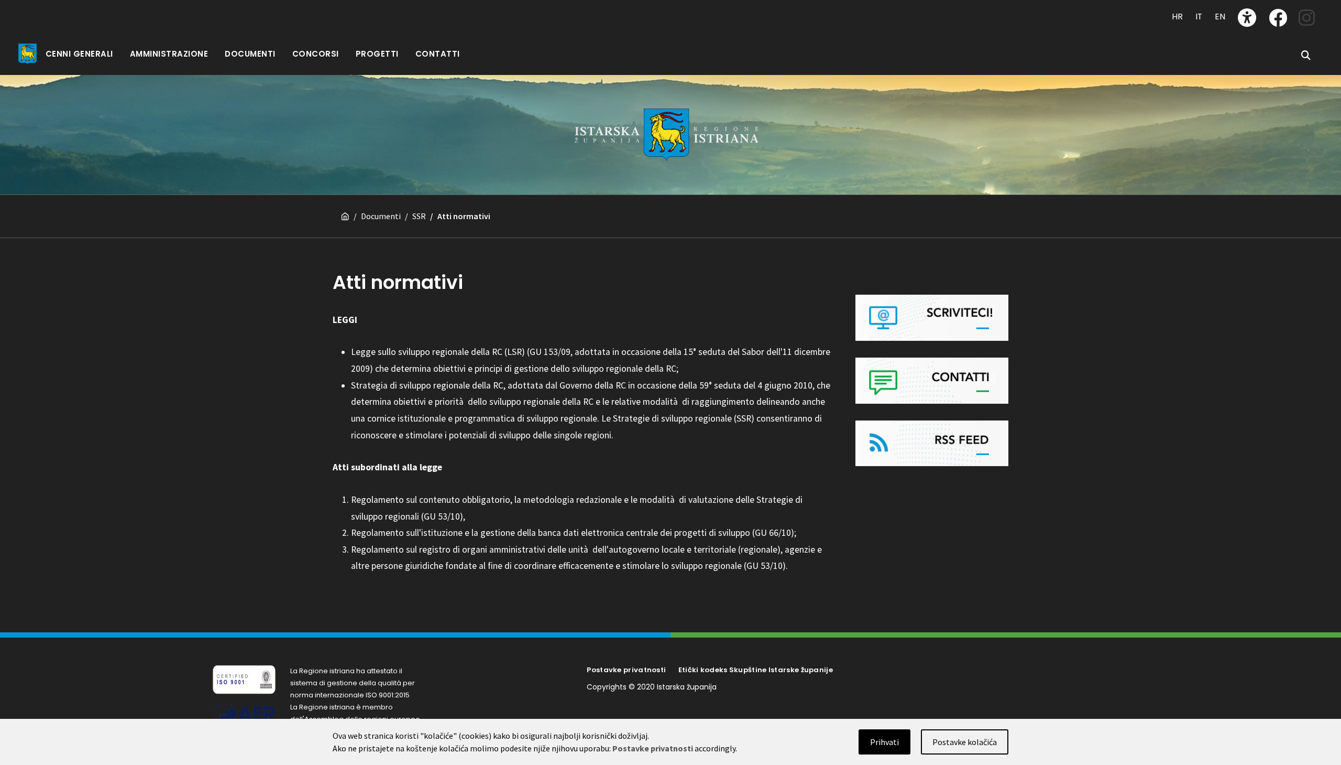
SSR (419, 216)
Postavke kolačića (964, 742)
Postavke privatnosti (626, 670)
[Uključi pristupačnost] (1247, 17)
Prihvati (884, 742)
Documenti (381, 216)
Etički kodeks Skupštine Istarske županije (755, 670)
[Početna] (345, 216)
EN (1220, 16)
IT (1198, 16)
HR (1177, 16)
